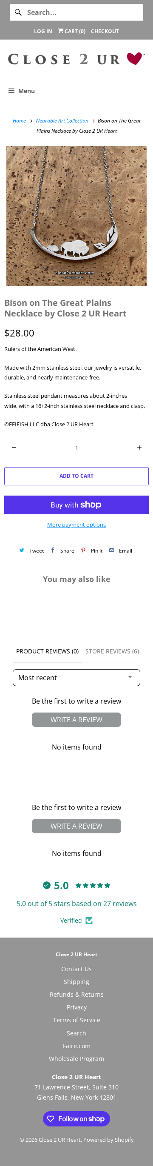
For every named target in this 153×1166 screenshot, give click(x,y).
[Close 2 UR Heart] (76, 62)
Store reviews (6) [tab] (112, 651)
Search (76, 1033)
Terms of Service (76, 1020)
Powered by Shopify (108, 1139)
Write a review (76, 719)
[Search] (18, 12)
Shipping (76, 982)
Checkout (105, 31)
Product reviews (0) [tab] (47, 651)
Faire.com (77, 1046)
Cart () (74, 31)
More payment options (76, 524)
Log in (43, 31)
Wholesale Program (76, 1059)
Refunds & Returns (77, 994)
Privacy (77, 1007)
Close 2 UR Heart (60, 1139)
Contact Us (76, 969)
